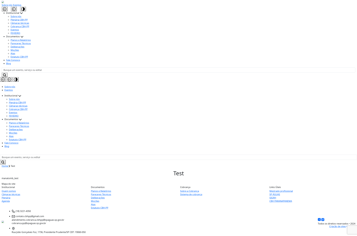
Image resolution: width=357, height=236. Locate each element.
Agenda (6, 201)
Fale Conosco (13, 60)
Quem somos (9, 191)
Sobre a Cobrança (189, 191)
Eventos (17, 5)
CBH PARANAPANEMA (280, 201)
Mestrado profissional (281, 191)
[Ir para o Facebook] (319, 219)
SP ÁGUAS (274, 194)
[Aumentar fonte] (5, 9)
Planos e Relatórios (21, 40)
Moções (15, 50)
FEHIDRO (15, 33)
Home (5, 166)
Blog (8, 63)
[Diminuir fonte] (14, 9)
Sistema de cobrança (191, 194)
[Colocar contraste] (23, 9)
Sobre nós (7, 5)
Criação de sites (337, 226)
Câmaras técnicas (20, 23)
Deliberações (17, 46)
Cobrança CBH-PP (20, 26)
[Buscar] (4, 75)
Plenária (6, 197)
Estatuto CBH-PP (19, 56)
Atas (13, 53)
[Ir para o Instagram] (322, 219)
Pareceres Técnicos (21, 43)
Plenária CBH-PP (19, 19)
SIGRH (272, 197)
